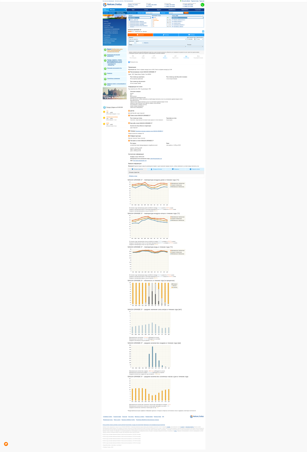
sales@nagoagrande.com (156, 158)
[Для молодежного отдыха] (170, 24)
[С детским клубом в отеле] (170, 21)
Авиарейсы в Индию (108, 27)
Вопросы (165, 57)
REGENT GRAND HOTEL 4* (179, 19)
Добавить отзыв (133, 176)
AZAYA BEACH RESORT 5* (179, 24)
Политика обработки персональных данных (147, 419)
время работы (131, 6)
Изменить (146, 42)
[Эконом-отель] (168, 26)
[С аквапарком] (168, 19)
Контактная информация (108, 1)
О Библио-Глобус (107, 416)
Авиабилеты (172, 9)
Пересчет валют (120, 12)
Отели (146, 9)
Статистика (186, 57)
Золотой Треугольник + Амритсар (137, 21)
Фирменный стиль (108, 419)
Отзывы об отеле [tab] (157, 169)
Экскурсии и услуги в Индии (110, 39)
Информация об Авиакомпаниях (112, 29)
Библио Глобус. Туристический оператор (112, 4)
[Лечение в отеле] (168, 23)
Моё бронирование (128, 1)
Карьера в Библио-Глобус (128, 419)
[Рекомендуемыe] (170, 19)
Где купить (131, 416)
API (163, 416)
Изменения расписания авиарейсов (113, 55)
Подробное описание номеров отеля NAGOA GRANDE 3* (149, 131)
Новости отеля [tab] (196, 169)
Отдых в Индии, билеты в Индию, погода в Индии (114, 424)
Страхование (107, 37)
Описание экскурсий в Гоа (114, 68)
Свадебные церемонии (113, 78)
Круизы (159, 9)
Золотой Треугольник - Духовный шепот (138, 22)
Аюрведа (109, 73)
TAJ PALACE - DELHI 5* (178, 26)
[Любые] (168, 17)
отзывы (168, 426)
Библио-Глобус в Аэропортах (111, 32)
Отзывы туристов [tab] (138, 169)
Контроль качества (119, 1)
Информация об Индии (109, 40)
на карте (182, 426)
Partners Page (157, 416)
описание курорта (189, 426)
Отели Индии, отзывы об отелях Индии (134, 424)
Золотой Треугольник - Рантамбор (137, 24)
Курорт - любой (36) (134, 19)
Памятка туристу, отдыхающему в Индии (116, 84)
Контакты (106, 21)
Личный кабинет (186, 1)
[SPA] (168, 21)
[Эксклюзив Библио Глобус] (170, 23)
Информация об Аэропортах (111, 31)
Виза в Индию (107, 35)
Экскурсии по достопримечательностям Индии (154, 424)
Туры (133, 9)
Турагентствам (195, 1)
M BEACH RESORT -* (178, 21)
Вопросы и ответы (139, 416)
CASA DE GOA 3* (177, 23)
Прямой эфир (149, 416)
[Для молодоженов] (170, 26)
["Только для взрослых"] (168, 24)
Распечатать (203, 31)
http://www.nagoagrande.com (140, 160)
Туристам (201, 1)
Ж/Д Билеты (184, 9)
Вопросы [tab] (176, 169)
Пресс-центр (117, 419)
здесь (175, 430)
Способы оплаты (121, 13)
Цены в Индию (107, 23)
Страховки (198, 9)
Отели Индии (107, 25)
